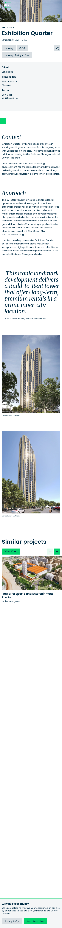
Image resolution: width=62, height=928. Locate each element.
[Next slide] (57, 552)
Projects (10, 27)
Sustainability (9, 81)
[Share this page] (57, 48)
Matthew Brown (10, 98)
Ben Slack (7, 94)
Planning (6, 85)
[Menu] (57, 5)
